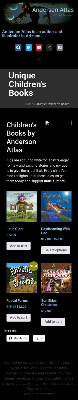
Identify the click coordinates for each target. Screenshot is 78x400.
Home (29, 104)
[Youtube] (39, 47)
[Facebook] (18, 47)
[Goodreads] (60, 47)
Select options (56, 250)
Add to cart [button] (18, 246)
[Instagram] (49, 47)
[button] (39, 61)
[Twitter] (29, 47)
